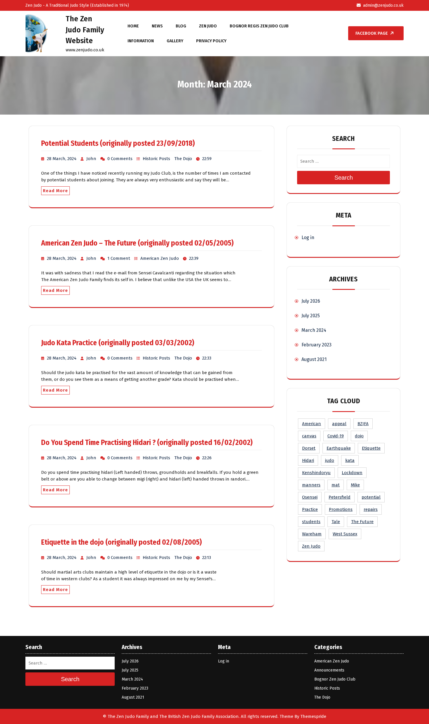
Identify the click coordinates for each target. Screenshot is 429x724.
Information (141, 40)
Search (343, 177)
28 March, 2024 (61, 158)
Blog (181, 26)
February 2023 (316, 345)
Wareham (312, 534)
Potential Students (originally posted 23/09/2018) (118, 143)
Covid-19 (335, 436)
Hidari (308, 460)
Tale (336, 521)
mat (336, 485)
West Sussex (345, 534)
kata (350, 460)
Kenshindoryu (316, 472)
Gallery (175, 40)
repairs (371, 509)
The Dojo (183, 158)
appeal (339, 423)
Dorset (308, 448)
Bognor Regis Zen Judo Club (259, 26)
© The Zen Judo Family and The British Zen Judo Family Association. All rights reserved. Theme (198, 716)
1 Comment (118, 258)
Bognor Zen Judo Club (334, 679)
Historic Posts (156, 158)
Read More (55, 190)
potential (371, 497)
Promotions (341, 509)
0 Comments (119, 158)
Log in (307, 237)
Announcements (329, 670)
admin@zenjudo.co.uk (383, 5)
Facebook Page (371, 33)
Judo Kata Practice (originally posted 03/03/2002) (117, 343)
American (311, 423)
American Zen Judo (159, 258)
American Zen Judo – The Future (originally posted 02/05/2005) (137, 243)
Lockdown (352, 472)
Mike (355, 485)
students (311, 521)
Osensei (310, 497)
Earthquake (339, 448)
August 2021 (314, 359)
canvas (309, 436)
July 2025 (310, 315)
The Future (362, 521)
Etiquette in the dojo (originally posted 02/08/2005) (121, 542)
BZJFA (363, 423)
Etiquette (371, 448)
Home (133, 26)
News (157, 26)
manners (311, 485)
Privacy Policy (211, 40)
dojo (359, 436)
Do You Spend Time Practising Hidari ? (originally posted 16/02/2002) (146, 442)
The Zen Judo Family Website (85, 30)
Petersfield (339, 497)
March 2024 (313, 330)
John (91, 158)
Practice (310, 509)
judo (329, 460)
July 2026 (310, 301)
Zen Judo (208, 26)
